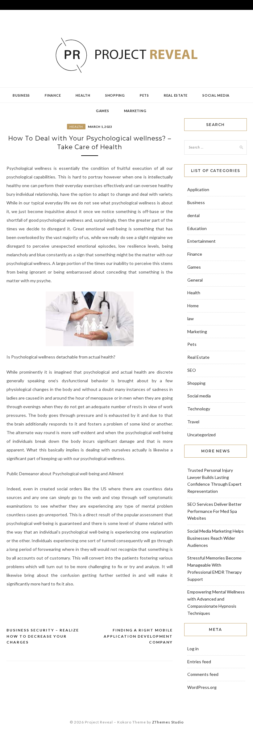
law (190, 318)
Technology (198, 408)
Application (198, 189)
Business (21, 95)
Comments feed (202, 674)
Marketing (135, 111)
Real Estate (176, 95)
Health (83, 95)
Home (193, 305)
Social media (216, 95)
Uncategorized (201, 434)
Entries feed (199, 661)
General (195, 280)
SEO (191, 370)
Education (197, 228)
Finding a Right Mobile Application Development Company (138, 636)
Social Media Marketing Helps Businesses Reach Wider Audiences (215, 538)
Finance (53, 95)
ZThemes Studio (168, 722)
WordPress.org (202, 687)
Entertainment (201, 241)
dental (193, 215)
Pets (144, 95)
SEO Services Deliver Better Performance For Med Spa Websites (214, 511)
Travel (193, 421)
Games (102, 111)
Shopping (115, 95)
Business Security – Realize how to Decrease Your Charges (42, 636)
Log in (193, 648)
